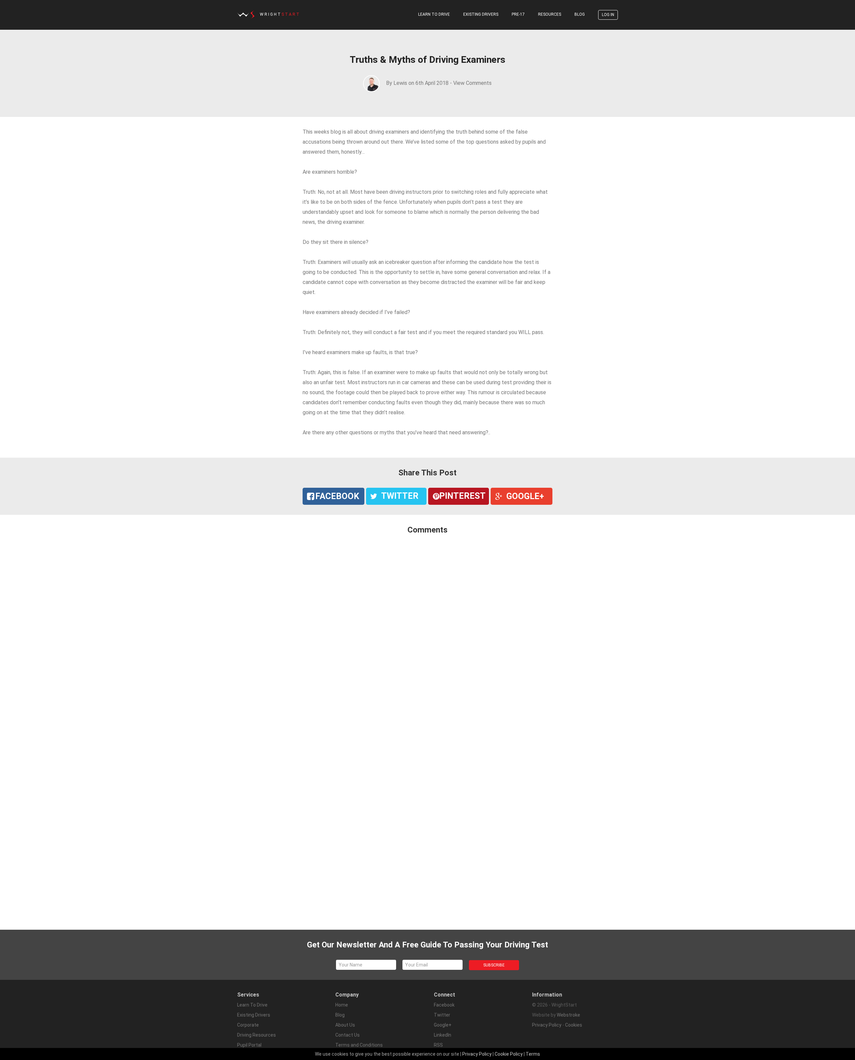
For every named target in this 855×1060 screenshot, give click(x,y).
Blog (579, 14)
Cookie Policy (509, 1054)
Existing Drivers (480, 14)
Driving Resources (256, 1035)
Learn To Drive (434, 14)
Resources (549, 14)
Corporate (248, 1025)
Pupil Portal (249, 1045)
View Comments (472, 83)
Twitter (442, 1015)
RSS (438, 1045)
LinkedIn (442, 1035)
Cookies (573, 1025)
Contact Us (347, 1035)
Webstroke (568, 1015)
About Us (345, 1025)
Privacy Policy (546, 1025)
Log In (608, 14)
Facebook (444, 1005)
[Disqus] (427, 628)
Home (341, 1005)
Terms (533, 1054)
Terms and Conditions (359, 1045)
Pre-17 (518, 14)
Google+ (443, 1025)
